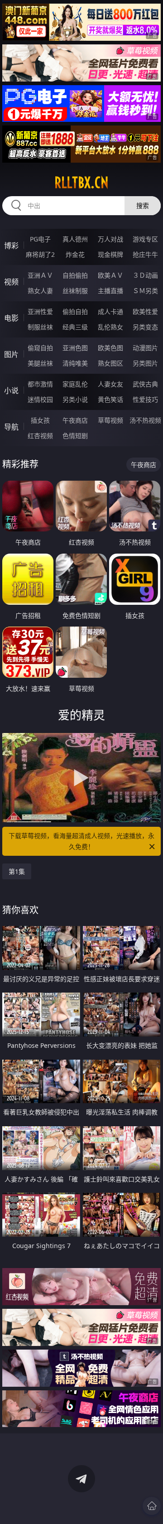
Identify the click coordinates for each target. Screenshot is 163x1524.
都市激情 (40, 384)
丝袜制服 (75, 290)
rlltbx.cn (81, 183)
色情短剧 (75, 435)
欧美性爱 (145, 311)
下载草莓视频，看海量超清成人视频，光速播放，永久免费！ (81, 841)
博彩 (11, 246)
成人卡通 (110, 311)
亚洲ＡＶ (40, 275)
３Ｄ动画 (145, 275)
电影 (11, 318)
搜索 (142, 205)
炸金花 (75, 254)
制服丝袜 (40, 327)
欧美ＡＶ (110, 275)
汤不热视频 (145, 420)
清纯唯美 (75, 363)
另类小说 (75, 399)
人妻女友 (110, 384)
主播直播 (110, 290)
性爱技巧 (145, 399)
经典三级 (75, 327)
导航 (11, 427)
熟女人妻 (40, 290)
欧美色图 (110, 347)
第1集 (17, 871)
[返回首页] (152, 1506)
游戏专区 (145, 239)
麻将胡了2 (40, 254)
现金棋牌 (110, 254)
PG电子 (40, 239)
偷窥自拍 (40, 347)
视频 (11, 282)
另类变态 (145, 327)
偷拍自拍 (75, 311)
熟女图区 (110, 363)
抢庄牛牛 (145, 254)
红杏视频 (40, 435)
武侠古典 (145, 384)
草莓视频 (110, 420)
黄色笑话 (110, 399)
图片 (11, 354)
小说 (11, 390)
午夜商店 (75, 420)
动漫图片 (145, 347)
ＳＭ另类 (145, 290)
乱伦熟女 (110, 327)
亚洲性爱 (40, 311)
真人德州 (75, 239)
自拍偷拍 (75, 275)
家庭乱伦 (75, 384)
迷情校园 (40, 399)
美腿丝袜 (40, 363)
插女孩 (40, 420)
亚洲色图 (75, 347)
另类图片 (145, 363)
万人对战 (110, 239)
